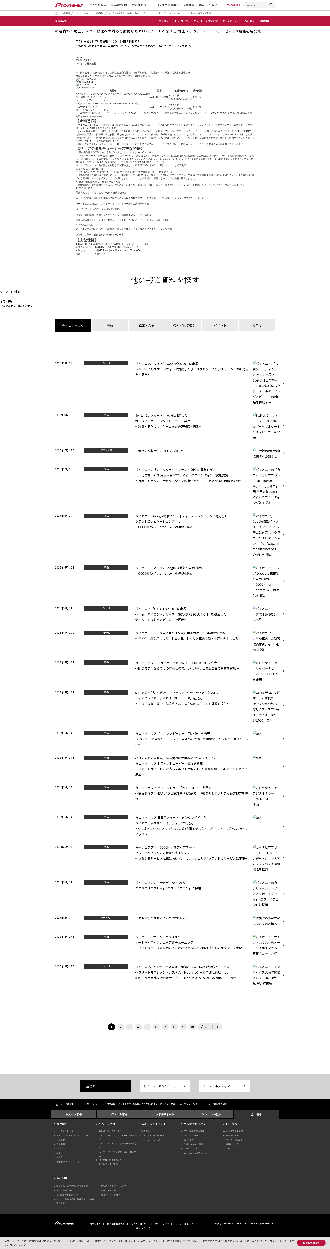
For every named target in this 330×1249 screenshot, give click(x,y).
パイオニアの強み (167, 5)
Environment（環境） (194, 1143)
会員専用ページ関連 (110, 1194)
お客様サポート (142, 5)
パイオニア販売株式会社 (110, 1159)
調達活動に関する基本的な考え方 (72, 1185)
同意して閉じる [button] (311, 1242)
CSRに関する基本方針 (194, 1130)
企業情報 (189, 5)
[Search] (271, 4)
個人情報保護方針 (116, 1223)
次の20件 (208, 1026)
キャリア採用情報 (234, 1130)
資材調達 (62, 1178)
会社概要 (60, 1139)
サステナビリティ (195, 1124)
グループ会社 (107, 1124)
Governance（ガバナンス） (197, 1152)
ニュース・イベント (83, 13)
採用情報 (236, 4)
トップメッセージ (64, 1130)
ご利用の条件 (94, 1223)
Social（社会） (191, 1148)
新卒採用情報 (232, 1135)
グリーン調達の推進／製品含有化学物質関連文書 (75, 1201)
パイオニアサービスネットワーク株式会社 (118, 1145)
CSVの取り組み (191, 1135)
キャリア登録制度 (234, 1139)
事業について (232, 1143)
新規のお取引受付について (113, 1185)
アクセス (60, 1148)
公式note (230, 1148)
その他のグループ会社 (109, 1164)
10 (192, 1026)
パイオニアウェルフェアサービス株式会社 (118, 1137)
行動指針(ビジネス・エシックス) (71, 1161)
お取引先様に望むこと (66, 1190)
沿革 (58, 1152)
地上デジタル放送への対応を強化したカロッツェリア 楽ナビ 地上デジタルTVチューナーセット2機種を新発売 (159, 13)
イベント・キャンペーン (160, 1086)
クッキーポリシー (140, 1223)
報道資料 (100, 13)
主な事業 (60, 1143)
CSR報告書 (189, 1139)
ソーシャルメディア (216, 1086)
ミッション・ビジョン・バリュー (72, 1135)
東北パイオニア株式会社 (110, 1130)
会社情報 (62, 1124)
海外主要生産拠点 (109, 1190)
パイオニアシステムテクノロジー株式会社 (117, 1153)
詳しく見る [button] (16, 1245)
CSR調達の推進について (67, 1194)
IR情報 (59, 1157)
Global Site (207, 5)
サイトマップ (162, 1223)
